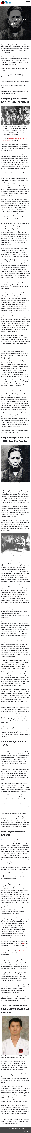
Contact (26, 1131)
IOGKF (23, 943)
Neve (8, 1128)
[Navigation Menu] (28, 2)
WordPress (21, 1128)
